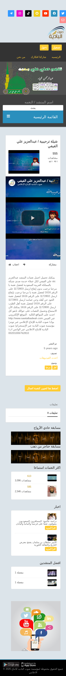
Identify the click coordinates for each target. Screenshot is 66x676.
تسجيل (56, 47)
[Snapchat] (37, 13)
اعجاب (15, 264)
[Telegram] (11, 13)
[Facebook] (54, 13)
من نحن (21, 56)
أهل (54, 367)
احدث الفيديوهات (49, 357)
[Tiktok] (28, 13)
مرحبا (48, 367)
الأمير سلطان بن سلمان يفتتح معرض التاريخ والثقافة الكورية (38, 543)
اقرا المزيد (51, 528)
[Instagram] (19, 13)
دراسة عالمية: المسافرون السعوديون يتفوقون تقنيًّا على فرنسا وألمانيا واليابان (36, 522)
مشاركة (52, 264)
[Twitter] (63, 13)
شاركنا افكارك (38, 56)
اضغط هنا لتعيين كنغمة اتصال (42, 388)
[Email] (63, 20)
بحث (33, 108)
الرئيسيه (56, 56)
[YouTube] (45, 13)
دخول (44, 47)
